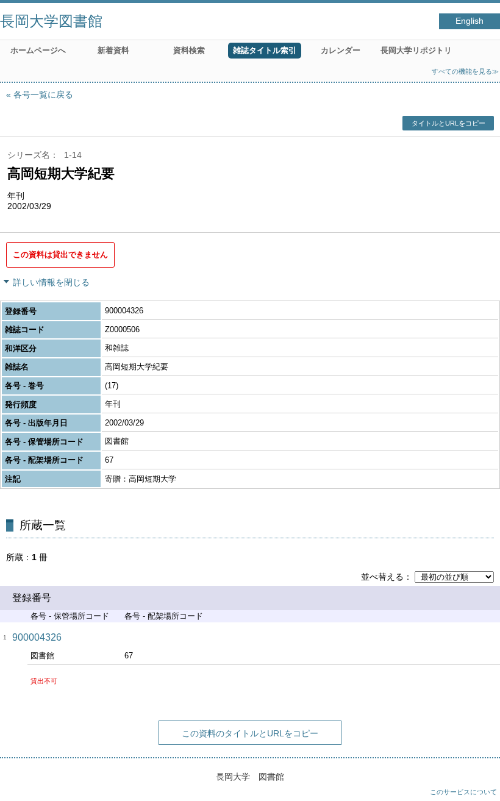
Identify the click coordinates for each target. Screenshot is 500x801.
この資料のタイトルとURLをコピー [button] (250, 733)
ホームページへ (38, 50)
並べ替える (382, 577)
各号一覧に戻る (43, 94)
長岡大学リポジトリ (416, 50)
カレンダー (340, 50)
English (469, 21)
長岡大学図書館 (51, 21)
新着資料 (113, 50)
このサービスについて (463, 792)
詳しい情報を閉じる (51, 282)
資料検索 (189, 50)
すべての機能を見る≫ (465, 71)
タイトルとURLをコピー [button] (448, 123)
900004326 (37, 637)
